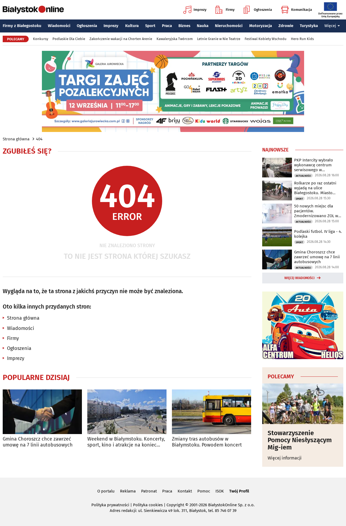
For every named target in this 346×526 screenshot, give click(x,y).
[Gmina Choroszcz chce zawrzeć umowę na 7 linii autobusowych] (42, 411)
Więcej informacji (285, 458)
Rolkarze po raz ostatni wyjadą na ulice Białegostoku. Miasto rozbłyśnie (315, 188)
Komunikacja (301, 10)
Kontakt (185, 491)
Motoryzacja (260, 25)
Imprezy (200, 10)
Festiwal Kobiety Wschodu (266, 39)
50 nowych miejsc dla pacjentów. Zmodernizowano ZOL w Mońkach (316, 211)
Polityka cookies (148, 504)
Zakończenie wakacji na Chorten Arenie (120, 39)
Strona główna (16, 139)
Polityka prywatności (110, 504)
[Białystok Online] (33, 10)
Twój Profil (239, 491)
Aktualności (303, 175)
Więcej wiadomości (299, 278)
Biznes (184, 25)
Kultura (132, 25)
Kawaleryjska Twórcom (175, 39)
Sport (150, 25)
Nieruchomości (228, 25)
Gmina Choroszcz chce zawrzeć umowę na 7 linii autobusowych (38, 442)
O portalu (106, 491)
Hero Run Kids (302, 39)
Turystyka (309, 25)
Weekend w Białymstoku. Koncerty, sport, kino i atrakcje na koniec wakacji (126, 442)
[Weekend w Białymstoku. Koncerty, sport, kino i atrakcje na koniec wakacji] (127, 411)
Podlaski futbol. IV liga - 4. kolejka (318, 234)
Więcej (330, 25)
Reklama (128, 491)
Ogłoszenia (263, 10)
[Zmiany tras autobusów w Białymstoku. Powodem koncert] (211, 411)
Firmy (230, 10)
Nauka (202, 25)
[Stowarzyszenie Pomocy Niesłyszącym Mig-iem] (302, 403)
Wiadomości (59, 25)
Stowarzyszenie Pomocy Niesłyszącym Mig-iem (300, 440)
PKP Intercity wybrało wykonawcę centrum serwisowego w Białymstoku (313, 165)
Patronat (149, 491)
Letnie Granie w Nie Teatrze (218, 39)
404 (39, 139)
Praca (167, 25)
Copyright (175, 504)
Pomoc (203, 491)
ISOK (219, 491)
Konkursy (40, 39)
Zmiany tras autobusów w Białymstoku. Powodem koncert (207, 442)
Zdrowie (285, 25)
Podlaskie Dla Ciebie (68, 39)
